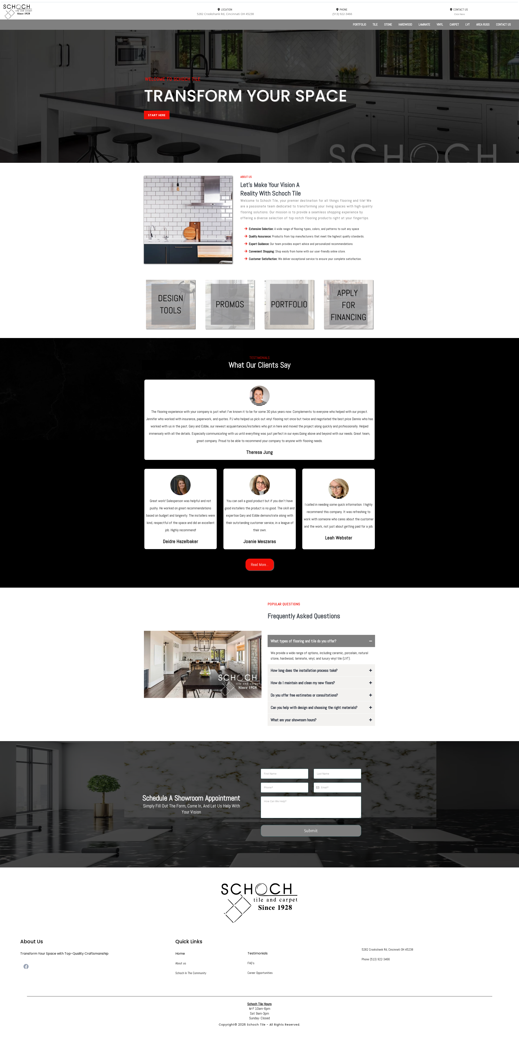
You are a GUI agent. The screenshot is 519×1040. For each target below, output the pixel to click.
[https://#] (259, 903)
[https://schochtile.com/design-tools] (170, 304)
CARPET (454, 24)
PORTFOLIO (359, 24)
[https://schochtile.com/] (83, 11)
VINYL (440, 24)
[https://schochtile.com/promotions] (230, 304)
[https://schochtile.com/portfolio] (289, 304)
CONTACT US (503, 24)
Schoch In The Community (190, 973)
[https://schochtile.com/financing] (348, 304)
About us (180, 963)
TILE (375, 24)
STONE (388, 24)
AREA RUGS (483, 24)
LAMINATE (424, 24)
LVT (467, 24)
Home (180, 953)
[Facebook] (26, 966)
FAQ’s (251, 963)
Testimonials (258, 953)
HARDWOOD (405, 24)
